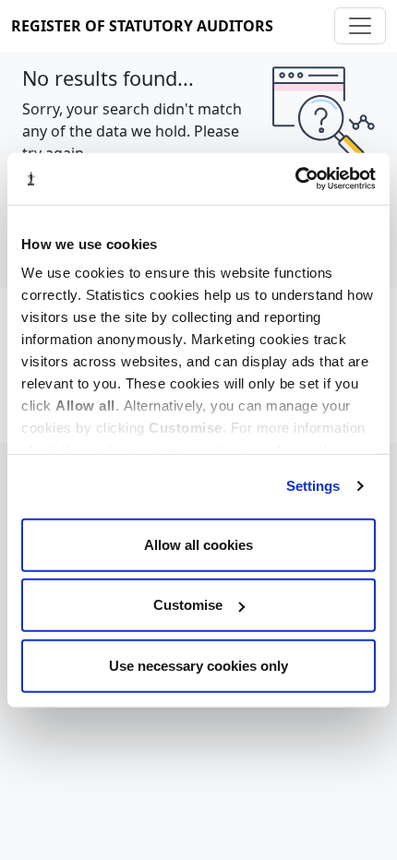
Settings (313, 486)
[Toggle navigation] (360, 25)
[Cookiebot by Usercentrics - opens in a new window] (295, 179)
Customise (188, 605)
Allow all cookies (198, 544)
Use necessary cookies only (198, 665)
